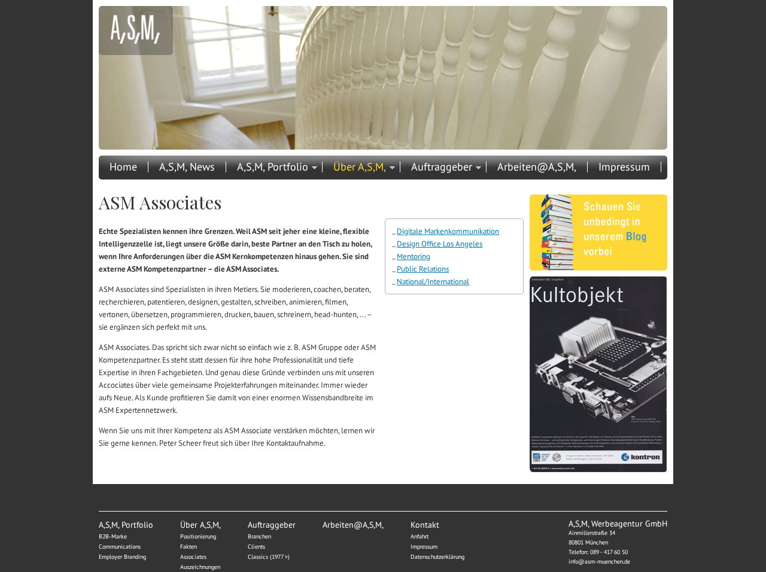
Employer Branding (122, 557)
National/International (433, 281)
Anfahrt (419, 536)
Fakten (188, 546)
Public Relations (423, 269)
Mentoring (413, 256)
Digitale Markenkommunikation (448, 231)
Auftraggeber (441, 167)
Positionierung (198, 536)
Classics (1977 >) (269, 557)
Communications (120, 546)
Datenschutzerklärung (437, 557)
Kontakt (127, 183)
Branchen (259, 536)
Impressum (624, 167)
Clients (256, 546)
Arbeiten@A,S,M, (536, 167)
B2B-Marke (113, 536)
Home (123, 167)
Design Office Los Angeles (439, 244)
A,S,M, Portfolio (272, 167)
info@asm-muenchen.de (599, 561)
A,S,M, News (187, 167)
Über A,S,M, (359, 167)
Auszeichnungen (200, 567)
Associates (193, 557)
